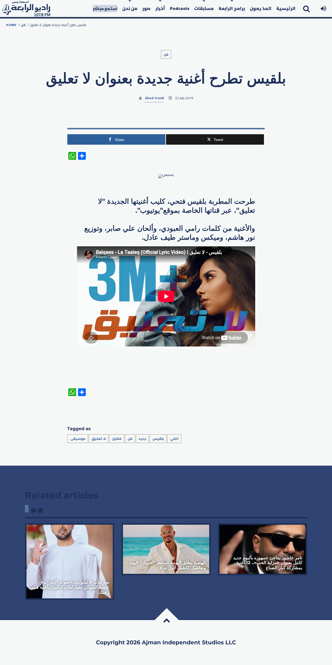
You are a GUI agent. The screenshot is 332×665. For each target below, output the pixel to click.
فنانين (117, 438)
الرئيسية (286, 8)
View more (69, 561)
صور (146, 8)
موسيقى (77, 438)
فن (23, 25)
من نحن (129, 8)
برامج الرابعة (231, 8)
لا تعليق (98, 438)
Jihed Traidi (154, 98)
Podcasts (179, 8)
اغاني (174, 438)
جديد (142, 438)
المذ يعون (260, 8)
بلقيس (158, 438)
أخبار (160, 8)
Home (11, 25)
